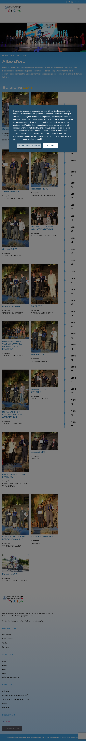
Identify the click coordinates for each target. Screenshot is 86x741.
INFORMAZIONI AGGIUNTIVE (29, 146)
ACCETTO (50, 146)
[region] (43, 128)
